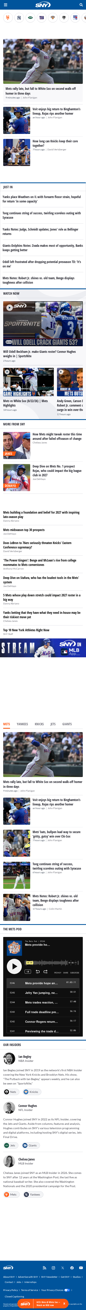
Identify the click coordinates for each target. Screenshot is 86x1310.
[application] (43, 323)
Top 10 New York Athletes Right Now (26, 630)
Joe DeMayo (39, 479)
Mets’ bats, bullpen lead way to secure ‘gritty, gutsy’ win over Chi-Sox (56, 834)
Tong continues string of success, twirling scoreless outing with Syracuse (57, 866)
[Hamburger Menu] (5, 4)
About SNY (9, 1276)
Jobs (18, 1282)
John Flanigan (30, 97)
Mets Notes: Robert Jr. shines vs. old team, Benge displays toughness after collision (56, 900)
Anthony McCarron (13, 568)
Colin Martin (55, 908)
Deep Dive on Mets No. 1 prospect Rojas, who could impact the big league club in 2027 (57, 470)
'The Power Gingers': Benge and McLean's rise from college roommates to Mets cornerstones (39, 562)
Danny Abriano (11, 520)
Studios (77, 1276)
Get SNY (65, 1276)
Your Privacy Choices (52, 1290)
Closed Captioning (14, 1296)
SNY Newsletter (49, 1276)
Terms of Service (29, 1290)
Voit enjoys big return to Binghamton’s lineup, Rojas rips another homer (56, 111)
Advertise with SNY (28, 1276)
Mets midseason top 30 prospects (24, 530)
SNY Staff (8, 633)
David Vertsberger (56, 149)
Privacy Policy (10, 1290)
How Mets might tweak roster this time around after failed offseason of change (57, 436)
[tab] (6, 724)
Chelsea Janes (40, 442)
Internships (30, 1282)
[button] (8, 306)
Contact (9, 1282)
